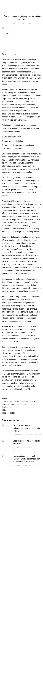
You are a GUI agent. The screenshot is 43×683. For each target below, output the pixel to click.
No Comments (35, 435)
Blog (10, 7)
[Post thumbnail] (6, 430)
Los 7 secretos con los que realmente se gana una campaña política (26, 428)
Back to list (6, 407)
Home (4, 7)
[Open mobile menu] (38, 3)
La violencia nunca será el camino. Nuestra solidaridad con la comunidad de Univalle (26, 458)
